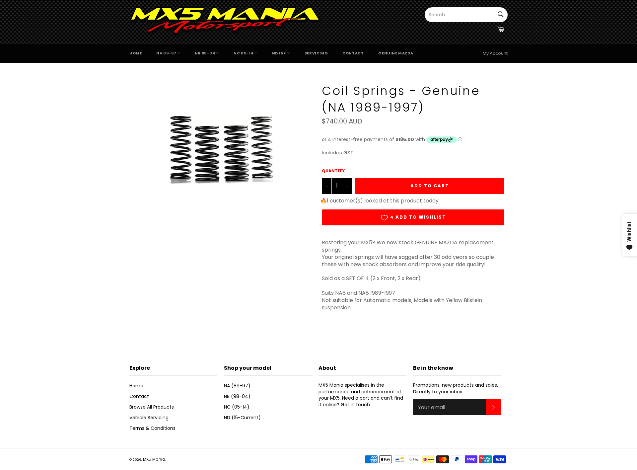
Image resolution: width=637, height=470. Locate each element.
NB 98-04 (205, 53)
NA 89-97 (166, 53)
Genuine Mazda (395, 53)
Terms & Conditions (152, 428)
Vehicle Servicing (149, 417)
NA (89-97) (237, 385)
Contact (353, 53)
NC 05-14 (244, 53)
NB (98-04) (237, 396)
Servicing (316, 53)
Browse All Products (151, 407)
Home (135, 53)
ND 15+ (279, 53)
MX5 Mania (154, 459)
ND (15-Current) (242, 417)
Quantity (333, 171)
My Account (495, 53)
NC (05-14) (236, 407)
